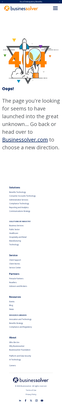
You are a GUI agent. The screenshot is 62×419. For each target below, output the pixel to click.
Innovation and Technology (20, 319)
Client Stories (14, 263)
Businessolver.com (25, 139)
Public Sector (14, 229)
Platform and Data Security (20, 356)
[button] (2, 1)
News (11, 309)
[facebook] (25, 400)
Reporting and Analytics (19, 207)
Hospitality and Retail (18, 237)
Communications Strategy (19, 211)
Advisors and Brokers (18, 286)
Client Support (15, 260)
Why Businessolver (17, 346)
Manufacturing (15, 241)
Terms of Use (31, 390)
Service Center (15, 267)
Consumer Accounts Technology (22, 196)
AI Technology (15, 359)
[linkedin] (20, 400)
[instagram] (36, 400)
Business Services (16, 225)
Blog (11, 305)
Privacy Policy (31, 394)
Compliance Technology (19, 203)
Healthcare (13, 233)
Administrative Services (18, 200)
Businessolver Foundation (19, 350)
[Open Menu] (55, 8)
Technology (14, 244)
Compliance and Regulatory (20, 327)
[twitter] (31, 400)
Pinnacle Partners (16, 278)
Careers (12, 365)
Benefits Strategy (16, 323)
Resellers (13, 282)
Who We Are (14, 342)
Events (11, 301)
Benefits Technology (17, 192)
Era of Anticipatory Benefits (31, 2)
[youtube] (42, 400)
